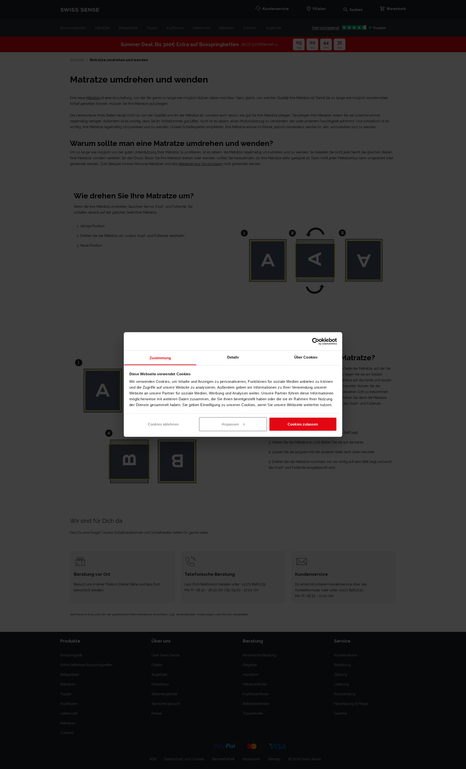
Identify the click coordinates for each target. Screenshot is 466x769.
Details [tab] (233, 357)
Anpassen (230, 424)
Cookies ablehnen (163, 424)
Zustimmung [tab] (160, 358)
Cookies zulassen (303, 424)
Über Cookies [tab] (305, 357)
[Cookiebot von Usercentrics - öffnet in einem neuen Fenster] (315, 341)
